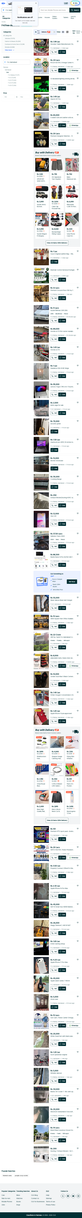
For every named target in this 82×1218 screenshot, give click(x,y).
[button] (45, 32)
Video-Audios (54, 17)
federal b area (7, 1175)
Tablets (65, 17)
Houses (47, 17)
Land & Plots (73, 17)
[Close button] (36, 3)
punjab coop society (21, 1175)
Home (4, 22)
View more (8, 50)
